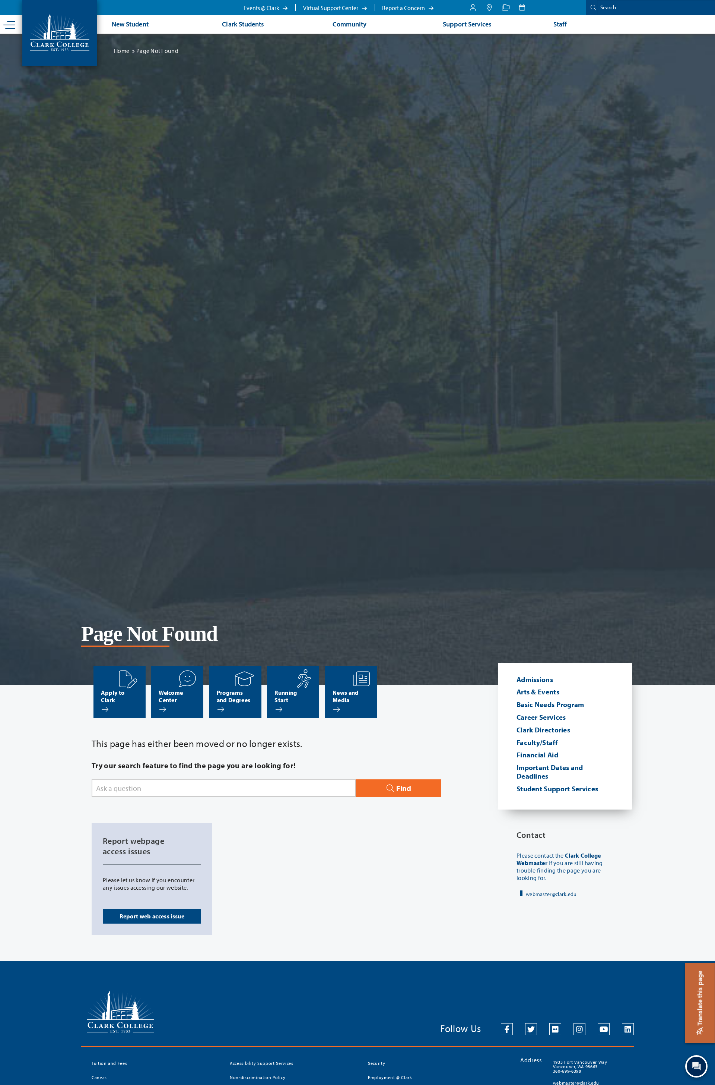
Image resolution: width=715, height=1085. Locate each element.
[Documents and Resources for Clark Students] (473, 7)
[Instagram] (579, 1029)
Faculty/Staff (537, 742)
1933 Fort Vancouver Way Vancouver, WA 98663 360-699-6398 (580, 1066)
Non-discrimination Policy (257, 1077)
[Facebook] (507, 1029)
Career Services (541, 717)
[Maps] (489, 7)
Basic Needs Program (550, 704)
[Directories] (506, 7)
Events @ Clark (262, 8)
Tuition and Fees (109, 1063)
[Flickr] (555, 1029)
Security (376, 1063)
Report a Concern (404, 8)
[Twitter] (531, 1029)
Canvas (99, 1077)
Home (121, 50)
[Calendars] (522, 7)
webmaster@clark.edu (551, 894)
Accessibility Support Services (261, 1063)
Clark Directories (543, 729)
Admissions (535, 679)
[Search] (591, 7)
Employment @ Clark (390, 1077)
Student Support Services (557, 788)
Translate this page (700, 999)
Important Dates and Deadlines (550, 771)
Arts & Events (538, 691)
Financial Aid (537, 754)
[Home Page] (59, 31)
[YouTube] (604, 1029)
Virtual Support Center (331, 8)
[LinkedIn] (628, 1029)
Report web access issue (152, 916)
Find (403, 788)
